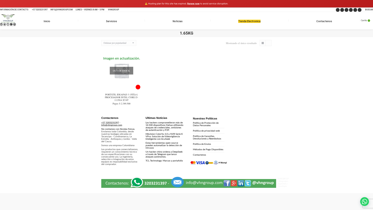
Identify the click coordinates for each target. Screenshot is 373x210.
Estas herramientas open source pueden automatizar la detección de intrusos (164, 145)
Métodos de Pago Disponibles (208, 149)
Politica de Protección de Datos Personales (206, 124)
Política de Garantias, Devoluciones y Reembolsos (207, 137)
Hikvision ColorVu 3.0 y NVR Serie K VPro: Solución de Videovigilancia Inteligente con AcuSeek (164, 136)
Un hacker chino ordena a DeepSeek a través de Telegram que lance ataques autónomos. (164, 154)
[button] (364, 201)
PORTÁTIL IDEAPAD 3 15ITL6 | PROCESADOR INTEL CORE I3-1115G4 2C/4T (121, 97)
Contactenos (199, 155)
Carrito (365, 21)
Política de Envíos (202, 144)
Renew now (193, 3)
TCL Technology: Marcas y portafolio (164, 161)
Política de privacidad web (206, 131)
